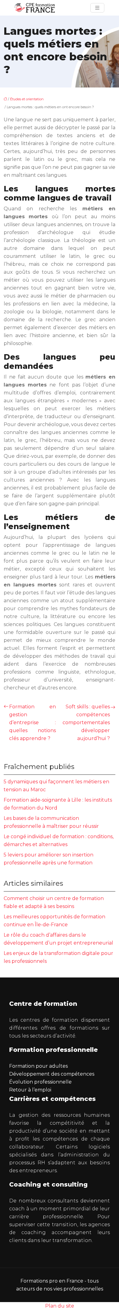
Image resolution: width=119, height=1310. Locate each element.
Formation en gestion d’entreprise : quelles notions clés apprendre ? (32, 722)
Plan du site (59, 1306)
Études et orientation (27, 99)
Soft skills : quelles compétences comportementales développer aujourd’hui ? (86, 722)
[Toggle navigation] (97, 7)
